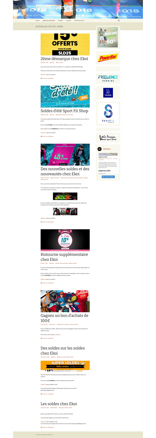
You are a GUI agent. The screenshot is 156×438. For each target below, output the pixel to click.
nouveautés (80, 177)
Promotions (54, 407)
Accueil (37, 20)
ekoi (58, 62)
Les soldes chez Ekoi (59, 404)
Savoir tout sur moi (79, 20)
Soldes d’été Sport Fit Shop (64, 111)
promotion (65, 263)
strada (46, 179)
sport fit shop (69, 114)
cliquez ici (58, 334)
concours (71, 324)
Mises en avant (55, 177)
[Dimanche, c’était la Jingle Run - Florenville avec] (108, 163)
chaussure (64, 177)
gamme (72, 177)
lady (76, 177)
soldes (61, 62)
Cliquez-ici (43, 74)
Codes (52, 62)
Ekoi (64, 67)
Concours (68, 20)
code (58, 263)
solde (68, 357)
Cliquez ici (43, 218)
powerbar (59, 114)
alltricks (60, 324)
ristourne (70, 263)
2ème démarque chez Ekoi (64, 58)
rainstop (85, 177)
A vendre (60, 20)
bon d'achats (66, 324)
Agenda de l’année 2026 (49, 20)
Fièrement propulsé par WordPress (44, 434)
